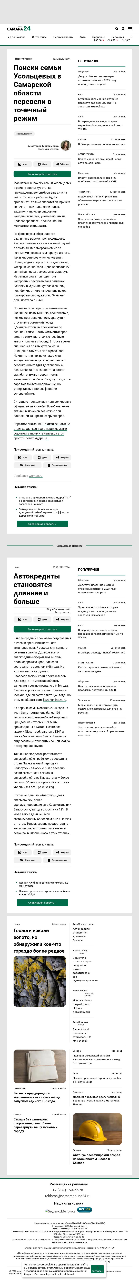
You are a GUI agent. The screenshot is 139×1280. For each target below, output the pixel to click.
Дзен (44, 164)
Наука (17, 924)
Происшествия (24, 133)
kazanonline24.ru (54, 700)
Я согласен (97, 1269)
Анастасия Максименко (43, 146)
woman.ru (36, 475)
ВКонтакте (30, 465)
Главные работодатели (42, 174)
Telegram (64, 164)
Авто (80, 94)
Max (25, 164)
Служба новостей (58, 609)
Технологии (84, 192)
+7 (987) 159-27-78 (68, 1190)
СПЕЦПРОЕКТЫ (86, 154)
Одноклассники (59, 465)
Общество (83, 71)
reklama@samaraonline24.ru (68, 1196)
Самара (82, 139)
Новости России (23, 59)
